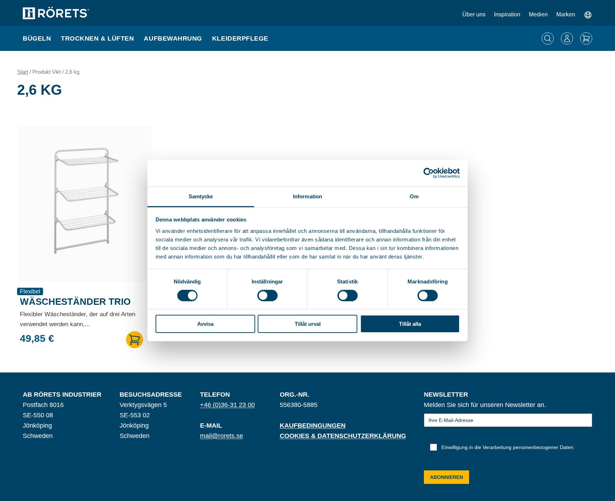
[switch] (267, 295)
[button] (134, 339)
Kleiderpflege (240, 38)
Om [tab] (414, 196)
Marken (565, 14)
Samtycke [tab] (201, 196)
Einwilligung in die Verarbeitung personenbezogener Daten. (509, 447)
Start (22, 72)
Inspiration (507, 14)
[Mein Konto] (567, 38)
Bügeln (37, 38)
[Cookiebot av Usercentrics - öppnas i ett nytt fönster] (429, 173)
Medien (538, 14)
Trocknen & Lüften (97, 38)
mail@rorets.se (221, 435)
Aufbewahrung (173, 38)
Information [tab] (307, 196)
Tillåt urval (308, 324)
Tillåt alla (410, 324)
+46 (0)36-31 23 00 (227, 404)
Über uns (473, 14)
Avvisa (205, 324)
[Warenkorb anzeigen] (586, 38)
